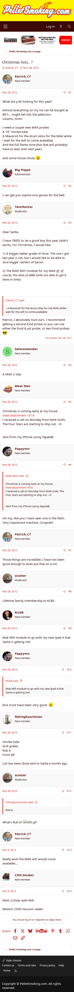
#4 (70, 365)
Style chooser (14, 960)
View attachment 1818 (18, 415)
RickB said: (12, 681)
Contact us (8, 965)
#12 (69, 791)
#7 (70, 550)
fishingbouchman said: (20, 802)
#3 (70, 222)
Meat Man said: (15, 476)
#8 (70, 591)
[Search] (69, 26)
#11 (69, 732)
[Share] (64, 92)
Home (6, 970)
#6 (70, 464)
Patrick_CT (11, 68)
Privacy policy (47, 965)
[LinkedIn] (37, 930)
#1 (70, 92)
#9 (70, 628)
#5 (70, 402)
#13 (69, 850)
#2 (70, 186)
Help (61, 965)
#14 (69, 891)
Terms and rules (27, 965)
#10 (69, 669)
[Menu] (5, 26)
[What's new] (61, 26)
